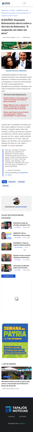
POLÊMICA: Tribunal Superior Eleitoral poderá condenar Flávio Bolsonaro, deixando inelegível (22, 244)
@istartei (22, 423)
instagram (22, 416)
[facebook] (3, 191)
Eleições (12, 10)
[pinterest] (14, 191)
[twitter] (6, 191)
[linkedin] (17, 191)
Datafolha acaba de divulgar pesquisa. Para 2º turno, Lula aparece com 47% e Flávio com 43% (22, 224)
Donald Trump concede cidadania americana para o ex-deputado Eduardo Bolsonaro (21, 256)
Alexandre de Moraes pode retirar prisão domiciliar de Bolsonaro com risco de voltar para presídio (22, 267)
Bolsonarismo (19, 247)
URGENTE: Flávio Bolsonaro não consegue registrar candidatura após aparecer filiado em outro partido (22, 234)
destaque (21, 182)
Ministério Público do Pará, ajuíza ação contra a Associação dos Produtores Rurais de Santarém (16, 99)
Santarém (7, 376)
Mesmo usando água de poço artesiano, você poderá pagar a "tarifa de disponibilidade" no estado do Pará (16, 113)
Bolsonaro (12, 182)
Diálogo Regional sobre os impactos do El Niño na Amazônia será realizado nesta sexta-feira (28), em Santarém (16, 106)
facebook (11, 416)
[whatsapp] (10, 191)
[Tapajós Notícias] (6, 4)
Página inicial (5, 10)
